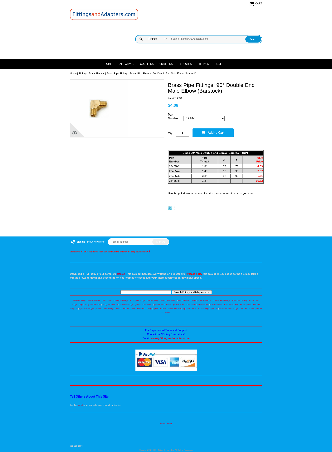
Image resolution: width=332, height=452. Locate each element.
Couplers (147, 63)
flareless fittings (126, 304)
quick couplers (160, 308)
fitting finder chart (110, 304)
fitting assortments (93, 304)
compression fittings (187, 300)
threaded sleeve (247, 308)
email (80, 405)
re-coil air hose (174, 308)
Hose (218, 63)
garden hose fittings (144, 304)
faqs (81, 304)
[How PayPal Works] (166, 370)
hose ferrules (216, 304)
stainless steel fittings (228, 308)
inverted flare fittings (105, 308)
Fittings (203, 63)
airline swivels (94, 300)
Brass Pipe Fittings (117, 73)
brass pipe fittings (137, 300)
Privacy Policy (166, 423)
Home (108, 63)
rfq (184, 308)
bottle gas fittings (120, 300)
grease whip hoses (162, 304)
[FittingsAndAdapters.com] (104, 14)
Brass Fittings (97, 73)
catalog (121, 273)
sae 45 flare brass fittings (198, 308)
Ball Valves (126, 63)
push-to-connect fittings (141, 308)
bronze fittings (153, 300)
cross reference (204, 300)
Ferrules (185, 63)
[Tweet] (170, 209)
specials (214, 308)
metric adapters (122, 308)
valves (167, 312)
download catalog (239, 300)
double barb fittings (221, 300)
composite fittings (169, 300)
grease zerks (178, 304)
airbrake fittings (79, 300)
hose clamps (203, 304)
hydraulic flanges (86, 308)
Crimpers (166, 63)
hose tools (228, 304)
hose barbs (191, 304)
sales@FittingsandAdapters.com (170, 338)
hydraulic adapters (243, 304)
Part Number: (174, 116)
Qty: (170, 133)
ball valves (106, 300)
